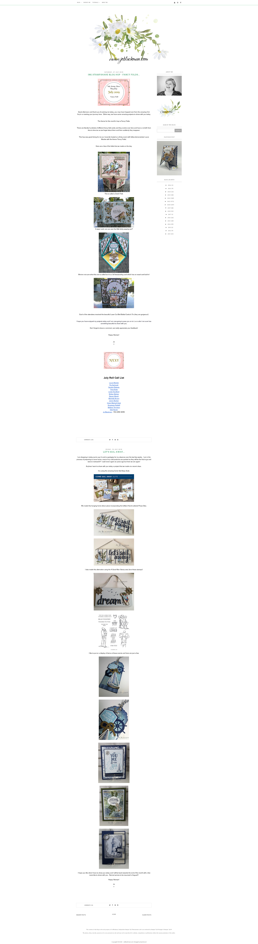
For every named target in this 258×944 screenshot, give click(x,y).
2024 (169, 192)
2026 (169, 185)
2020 (168, 205)
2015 (169, 221)
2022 (169, 198)
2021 (168, 201)
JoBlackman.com (128, 942)
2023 (169, 195)
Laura (136, 321)
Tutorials (95, 2)
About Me (105, 2)
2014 (169, 224)
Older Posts (146, 915)
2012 (169, 231)
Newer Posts (81, 915)
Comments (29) (89, 439)
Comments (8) (88, 905)
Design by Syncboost (140, 942)
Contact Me (86, 2)
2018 (169, 211)
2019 (169, 208)
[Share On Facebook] (113, 440)
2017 (169, 214)
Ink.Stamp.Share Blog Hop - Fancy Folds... (114, 75)
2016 (169, 218)
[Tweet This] (110, 440)
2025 (169, 188)
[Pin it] (115, 440)
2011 (169, 234)
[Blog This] (118, 440)
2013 (169, 227)
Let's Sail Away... (114, 452)
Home (114, 914)
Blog (78, 2)
